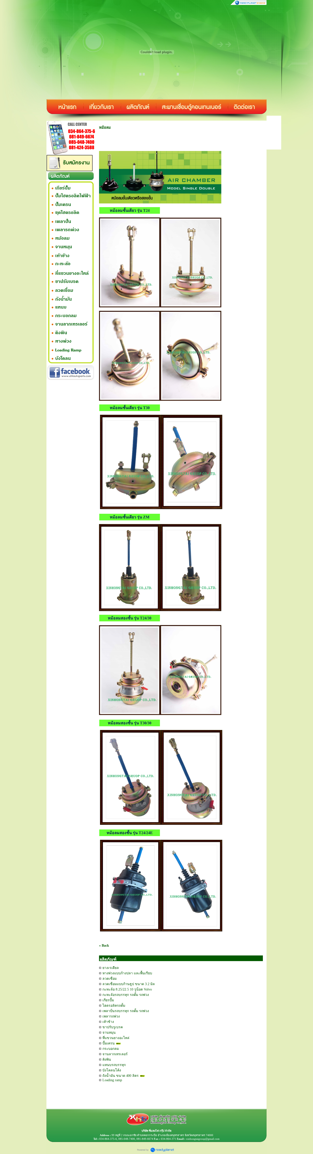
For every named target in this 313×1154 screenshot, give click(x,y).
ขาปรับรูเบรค (112, 1027)
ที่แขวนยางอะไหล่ (115, 1038)
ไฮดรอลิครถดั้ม (113, 1005)
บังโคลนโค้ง (111, 1070)
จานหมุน (109, 1032)
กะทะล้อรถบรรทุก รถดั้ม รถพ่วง (125, 995)
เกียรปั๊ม (108, 1000)
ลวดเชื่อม (109, 978)
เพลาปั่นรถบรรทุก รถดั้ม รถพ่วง (125, 1011)
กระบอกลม (110, 1049)
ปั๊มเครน (108, 1043)
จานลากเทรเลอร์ (115, 1054)
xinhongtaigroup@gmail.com (203, 1138)
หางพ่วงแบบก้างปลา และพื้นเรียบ (127, 973)
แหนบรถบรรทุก (114, 1065)
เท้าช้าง (108, 1022)
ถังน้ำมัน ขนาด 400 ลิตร (120, 1076)
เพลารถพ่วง (111, 1016)
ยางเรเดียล (110, 968)
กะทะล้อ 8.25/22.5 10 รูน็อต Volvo (127, 989)
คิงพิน (106, 1059)
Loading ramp (112, 1080)
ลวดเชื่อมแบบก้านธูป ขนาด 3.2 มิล (128, 984)
